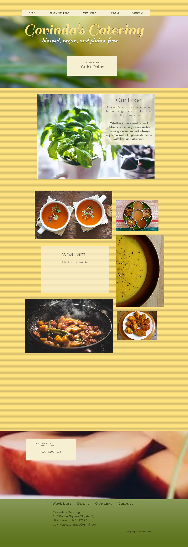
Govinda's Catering (83, 29)
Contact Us (126, 503)
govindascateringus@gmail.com (75, 524)
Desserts (83, 503)
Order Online (103, 503)
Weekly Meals (62, 503)
